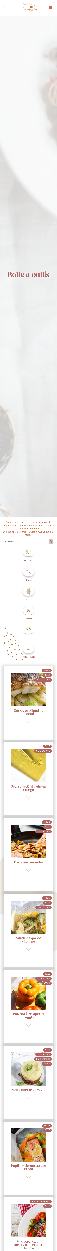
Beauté (28, 580)
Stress (28, 599)
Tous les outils (28, 657)
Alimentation (28, 560)
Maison (28, 618)
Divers (28, 637)
